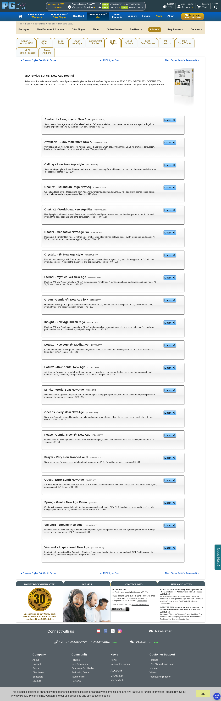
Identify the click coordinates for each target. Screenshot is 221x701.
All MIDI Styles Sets (109, 60)
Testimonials (78, 676)
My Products (117, 680)
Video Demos (114, 29)
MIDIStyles (113, 42)
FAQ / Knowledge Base (161, 664)
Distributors (39, 672)
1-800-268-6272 (116, 4)
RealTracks (136, 29)
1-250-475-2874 (133, 4)
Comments (197, 29)
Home (19, 24)
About (96, 29)
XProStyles (60, 42)
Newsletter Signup (120, 664)
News (113, 659)
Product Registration (160, 676)
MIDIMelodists (166, 42)
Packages (23, 29)
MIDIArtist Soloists (148, 42)
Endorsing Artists (80, 672)
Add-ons (51, 24)
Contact (37, 664)
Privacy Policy (19, 695)
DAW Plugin (78, 29)
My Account (116, 675)
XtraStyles (44, 42)
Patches (153, 659)
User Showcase (80, 664)
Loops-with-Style (77, 42)
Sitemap (37, 680)
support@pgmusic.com (140, 605)
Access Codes (142, 601)
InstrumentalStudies (95, 42)
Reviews (76, 680)
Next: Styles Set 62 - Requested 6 (181, 60)
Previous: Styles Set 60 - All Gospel (39, 60)
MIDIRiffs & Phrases (27, 51)
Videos (153, 672)
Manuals (154, 668)
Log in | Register (187, 4)
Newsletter (163, 631)
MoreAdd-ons (47, 51)
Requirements (175, 29)
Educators (38, 676)
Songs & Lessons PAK (26, 42)
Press (36, 668)
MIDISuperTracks (185, 42)
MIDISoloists (129, 42)
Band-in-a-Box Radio (83, 668)
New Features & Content (50, 29)
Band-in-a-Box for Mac (35, 24)
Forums (76, 659)
